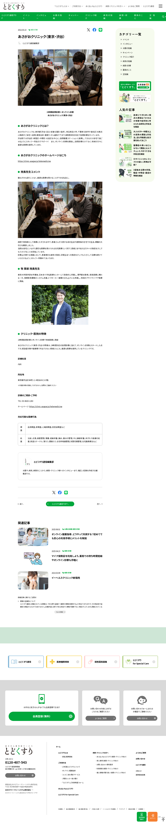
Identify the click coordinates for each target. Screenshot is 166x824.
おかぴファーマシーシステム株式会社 (18, 790)
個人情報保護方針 (70, 809)
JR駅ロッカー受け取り (70, 778)
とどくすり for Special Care (68, 794)
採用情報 (141, 809)
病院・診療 (123, 16)
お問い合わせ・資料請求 (105, 764)
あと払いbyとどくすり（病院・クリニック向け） (112, 756)
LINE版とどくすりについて (71, 767)
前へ (21, 504)
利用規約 (60, 809)
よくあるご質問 (134, 6)
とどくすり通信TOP (8, 16)
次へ (98, 504)
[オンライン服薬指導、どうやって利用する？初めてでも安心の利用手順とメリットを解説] (33, 537)
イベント (26, 16)
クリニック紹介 (91, 16)
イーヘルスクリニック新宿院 (66, 577)
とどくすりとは (63, 753)
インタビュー (41, 16)
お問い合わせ (142, 718)
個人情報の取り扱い (83, 809)
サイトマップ (122, 809)
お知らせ (139, 771)
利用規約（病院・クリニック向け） (107, 768)
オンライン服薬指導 (69, 770)
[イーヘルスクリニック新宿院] (33, 580)
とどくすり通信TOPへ (60, 504)
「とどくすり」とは (61, 6)
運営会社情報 (131, 809)
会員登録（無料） (42, 716)
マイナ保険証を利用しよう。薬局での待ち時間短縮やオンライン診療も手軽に (77, 558)
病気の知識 (107, 16)
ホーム (58, 747)
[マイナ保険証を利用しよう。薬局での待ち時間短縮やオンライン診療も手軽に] (33, 558)
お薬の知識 (57, 16)
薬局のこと (138, 16)
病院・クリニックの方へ (114, 6)
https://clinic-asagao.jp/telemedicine (34, 161)
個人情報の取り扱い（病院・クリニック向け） (111, 772)
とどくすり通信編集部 (30, 43)
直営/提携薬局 (67, 756)
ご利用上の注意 (95, 809)
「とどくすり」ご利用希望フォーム (72, 782)
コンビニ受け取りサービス (71, 775)
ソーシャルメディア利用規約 (109, 809)
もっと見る (59, 612)
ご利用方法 (76, 6)
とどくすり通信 (148, 6)
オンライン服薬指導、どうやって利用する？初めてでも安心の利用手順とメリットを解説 (77, 536)
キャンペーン (73, 16)
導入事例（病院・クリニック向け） (107, 761)
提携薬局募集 (140, 775)
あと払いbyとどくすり (94, 6)
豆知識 (152, 16)
